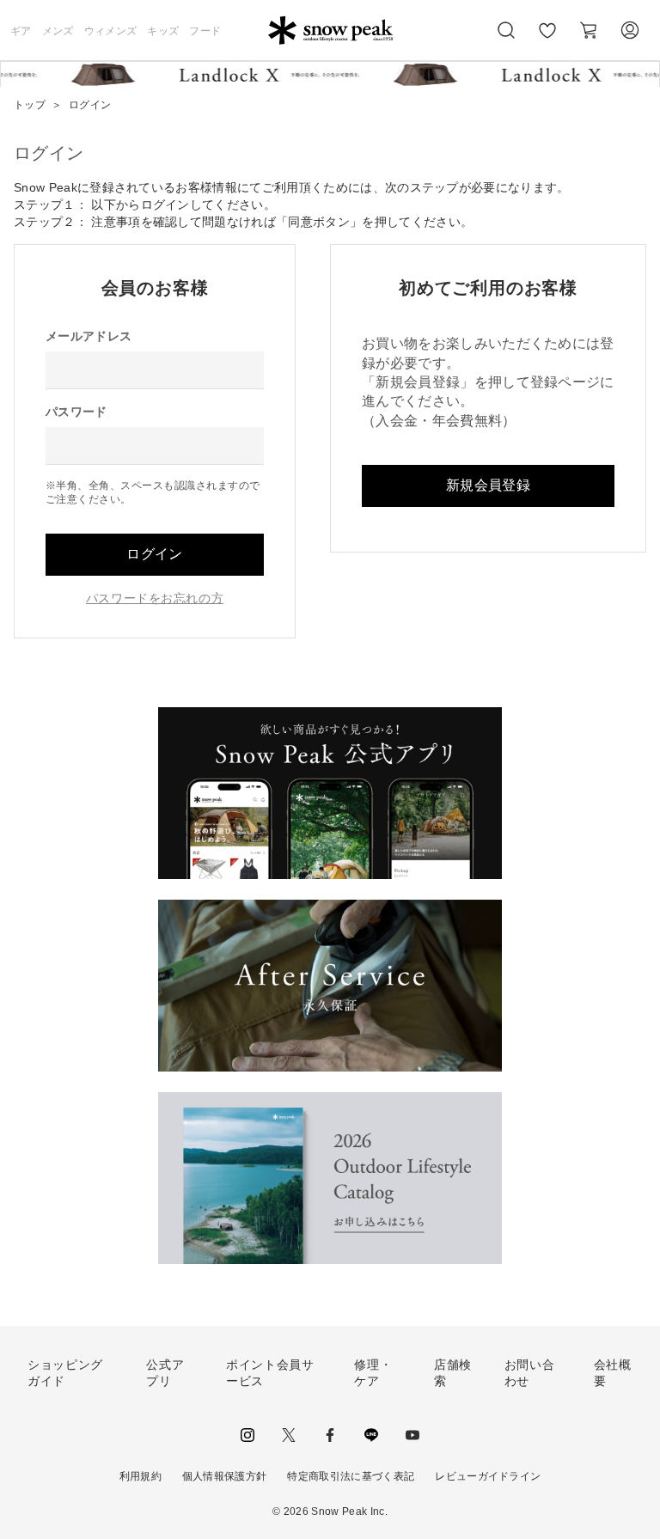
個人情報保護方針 (224, 1476)
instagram (247, 1435)
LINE (371, 1435)
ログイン (154, 554)
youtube (412, 1435)
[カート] (588, 30)
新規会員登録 (488, 485)
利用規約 (140, 1476)
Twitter (288, 1435)
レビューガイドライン (488, 1476)
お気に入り (547, 39)
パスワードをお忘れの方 (154, 598)
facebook (330, 1435)
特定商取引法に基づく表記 (350, 1476)
